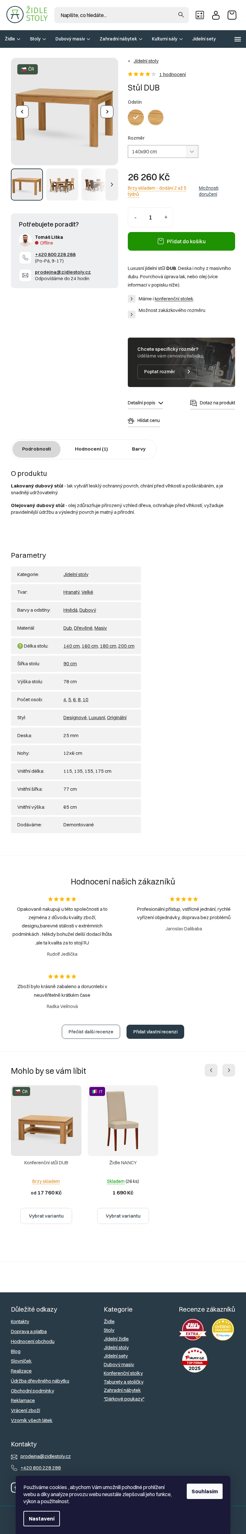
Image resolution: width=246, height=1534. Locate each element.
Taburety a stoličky (124, 1382)
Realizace (21, 1371)
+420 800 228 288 (55, 254)
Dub (67, 628)
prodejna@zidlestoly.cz (63, 272)
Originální (117, 717)
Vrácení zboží (25, 1410)
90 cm (70, 663)
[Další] (107, 111)
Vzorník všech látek (32, 1420)
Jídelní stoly (75, 574)
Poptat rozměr (159, 372)
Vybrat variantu (46, 1216)
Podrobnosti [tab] (36, 449)
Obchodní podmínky (32, 1391)
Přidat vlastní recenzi (155, 1032)
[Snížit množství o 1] (135, 217)
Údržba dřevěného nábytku (40, 1381)
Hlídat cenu (148, 420)
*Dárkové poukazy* (124, 1399)
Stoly (109, 1330)
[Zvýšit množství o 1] (166, 217)
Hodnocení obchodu (32, 1341)
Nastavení (41, 1518)
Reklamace (23, 1400)
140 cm (71, 646)
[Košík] (233, 15)
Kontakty (20, 1321)
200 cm (126, 646)
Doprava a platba (29, 1331)
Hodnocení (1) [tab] (91, 449)
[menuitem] (12, 39)
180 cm (108, 646)
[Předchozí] (22, 111)
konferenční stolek (174, 299)
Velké (87, 592)
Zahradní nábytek (122, 1390)
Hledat (181, 15)
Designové (75, 717)
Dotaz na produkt (217, 403)
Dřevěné (83, 628)
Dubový (87, 610)
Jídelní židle (116, 1339)
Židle (109, 1321)
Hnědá (70, 610)
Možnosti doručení (208, 191)
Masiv (100, 628)
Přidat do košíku (186, 241)
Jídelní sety (116, 1356)
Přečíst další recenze (91, 1032)
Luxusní (97, 717)
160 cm (90, 646)
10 (85, 699)
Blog (15, 1351)
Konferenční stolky (123, 1373)
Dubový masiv (119, 1364)
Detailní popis (141, 403)
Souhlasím (205, 1491)
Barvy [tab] (138, 449)
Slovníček (21, 1361)
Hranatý (71, 592)
